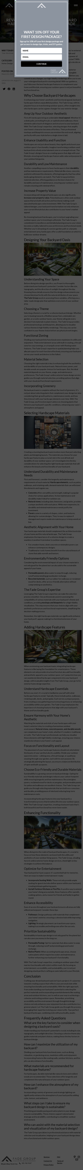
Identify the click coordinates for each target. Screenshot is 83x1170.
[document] (41, 585)
